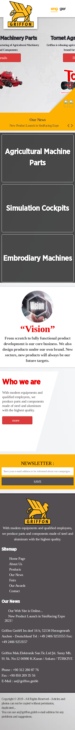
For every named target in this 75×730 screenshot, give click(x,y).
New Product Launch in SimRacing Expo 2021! (35, 618)
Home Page (16, 559)
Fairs (12, 580)
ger (63, 8)
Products (14, 569)
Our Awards (16, 586)
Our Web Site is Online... (25, 611)
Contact (14, 591)
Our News (15, 575)
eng (54, 8)
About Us (15, 564)
